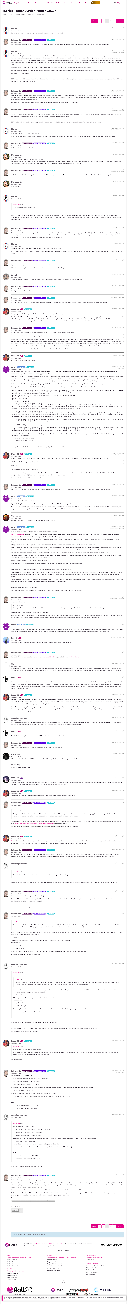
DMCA (50, 1244)
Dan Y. (14, 677)
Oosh (14, 367)
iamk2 (14, 274)
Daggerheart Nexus (52, 1262)
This (12, 841)
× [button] (125, 1297)
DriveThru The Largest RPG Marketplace (16, 1270)
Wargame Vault (12, 1279)
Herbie (14, 28)
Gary (13, 663)
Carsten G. (16, 515)
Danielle (15, 777)
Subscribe (96, 3)
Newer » (119, 21)
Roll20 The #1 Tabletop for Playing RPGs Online (19, 1257)
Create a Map (90, 1260)
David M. (15, 309)
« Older (94, 21)
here (57, 1298)
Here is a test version (17, 535)
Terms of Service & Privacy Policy (40, 1244)
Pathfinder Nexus (52, 1260)
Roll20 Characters (12, 1262)
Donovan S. (16, 154)
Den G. (14, 638)
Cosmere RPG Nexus (53, 1268)
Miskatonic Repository (92, 1272)
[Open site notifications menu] (115, 3)
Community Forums (8, 15)
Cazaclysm (16, 754)
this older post (67, 317)
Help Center (61, 1244)
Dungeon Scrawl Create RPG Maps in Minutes (94, 1257)
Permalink (14, 31)
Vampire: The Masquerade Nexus (57, 1264)
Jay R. (15, 922)
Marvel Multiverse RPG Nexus (55, 1266)
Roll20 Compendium (13, 1266)
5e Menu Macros (74, 657)
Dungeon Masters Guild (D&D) (95, 1266)
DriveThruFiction (12, 1275)
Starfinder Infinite (91, 1270)
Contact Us (55, 1244)
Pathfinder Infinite (91, 1268)
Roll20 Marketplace (13, 1264)
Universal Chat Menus (50, 657)
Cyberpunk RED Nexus (53, 1270)
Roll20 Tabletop (12, 1260)
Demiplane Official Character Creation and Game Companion (62, 1257)
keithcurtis (16, 40)
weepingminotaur (19, 717)
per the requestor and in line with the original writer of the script (34, 824)
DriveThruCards (12, 1277)
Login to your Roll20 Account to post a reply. (31, 1234)
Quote (19, 31)
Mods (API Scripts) (20, 15)
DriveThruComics (12, 1273)
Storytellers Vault (91, 1274)
